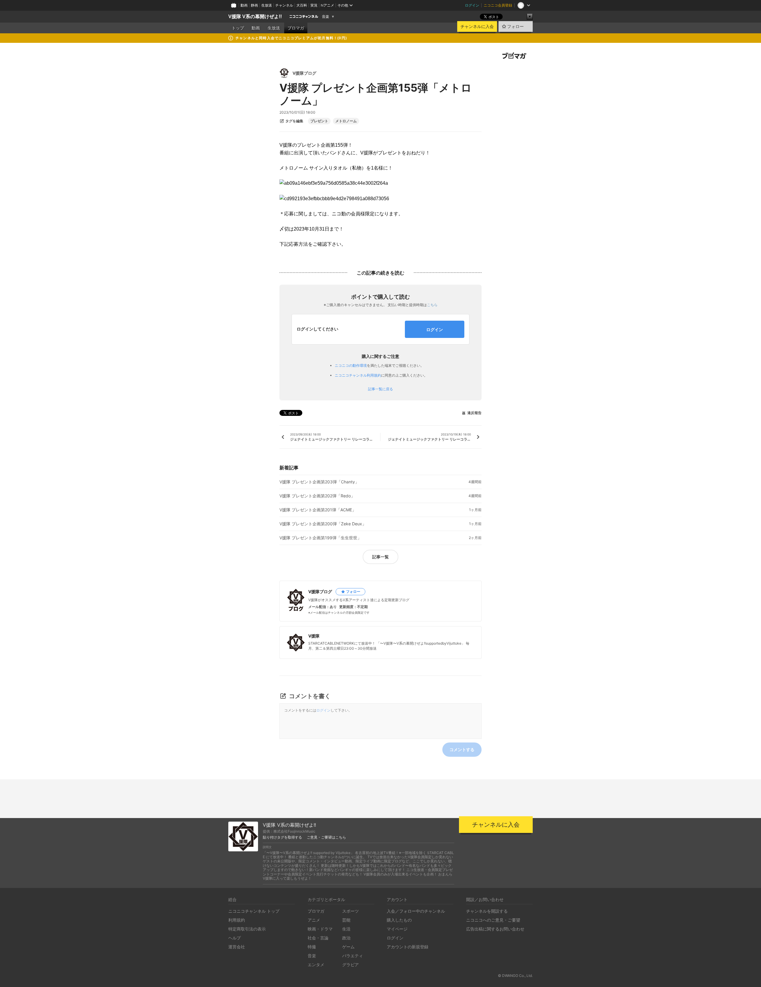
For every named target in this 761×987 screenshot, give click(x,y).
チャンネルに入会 (477, 26)
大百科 (301, 5)
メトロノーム (346, 121)
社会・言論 (318, 937)
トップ (238, 28)
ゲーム (348, 946)
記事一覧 (380, 556)
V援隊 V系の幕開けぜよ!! (255, 16)
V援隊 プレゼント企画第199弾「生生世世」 (320, 538)
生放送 (266, 5)
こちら (432, 305)
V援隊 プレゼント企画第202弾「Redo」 (317, 496)
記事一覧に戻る (380, 389)
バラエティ (352, 955)
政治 (346, 937)
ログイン (472, 5)
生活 (346, 928)
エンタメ (316, 964)
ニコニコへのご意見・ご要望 (493, 919)
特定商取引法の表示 (247, 928)
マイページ (397, 928)
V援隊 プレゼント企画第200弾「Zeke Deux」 (322, 524)
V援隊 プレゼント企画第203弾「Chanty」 (319, 482)
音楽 (325, 17)
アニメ (314, 919)
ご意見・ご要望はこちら (326, 837)
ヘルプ (234, 937)
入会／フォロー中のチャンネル (416, 911)
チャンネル (284, 5)
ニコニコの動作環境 (351, 365)
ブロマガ (295, 28)
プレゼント (319, 121)
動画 (244, 5)
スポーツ (350, 911)
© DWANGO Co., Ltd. (515, 975)
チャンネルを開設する (487, 911)
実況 (313, 5)
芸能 (346, 919)
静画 (254, 5)
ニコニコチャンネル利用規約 (358, 375)
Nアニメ (327, 5)
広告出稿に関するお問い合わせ (495, 928)
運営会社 (236, 946)
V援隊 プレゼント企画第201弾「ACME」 (317, 510)
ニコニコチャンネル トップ (253, 911)
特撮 (312, 946)
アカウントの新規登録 (407, 946)
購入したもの (399, 919)
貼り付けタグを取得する (282, 837)
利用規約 (236, 919)
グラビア (350, 964)
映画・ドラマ (320, 928)
